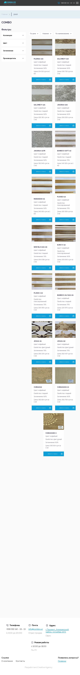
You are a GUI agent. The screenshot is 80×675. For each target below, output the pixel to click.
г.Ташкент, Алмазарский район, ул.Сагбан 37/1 (57, 630)
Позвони (62, 661)
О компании (7, 661)
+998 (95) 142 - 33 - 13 (16, 629)
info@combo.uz (35, 629)
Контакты (20, 661)
